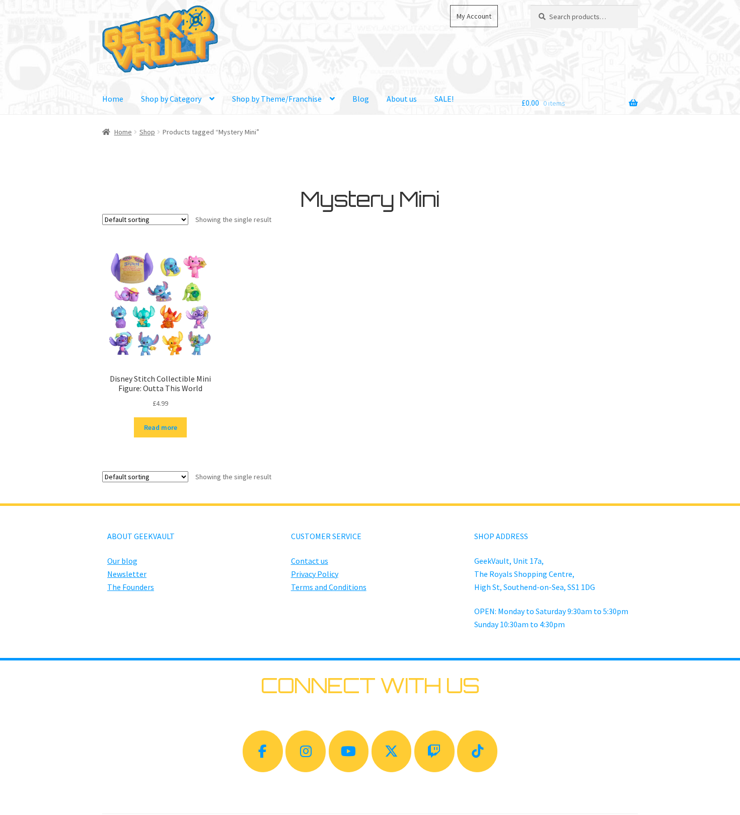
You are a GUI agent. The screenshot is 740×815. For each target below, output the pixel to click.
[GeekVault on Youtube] (349, 751)
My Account (474, 16)
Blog (360, 99)
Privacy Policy (314, 574)
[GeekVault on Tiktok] (477, 751)
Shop (147, 131)
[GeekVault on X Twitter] (392, 751)
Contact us (309, 561)
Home (112, 99)
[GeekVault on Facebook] (263, 751)
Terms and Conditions (328, 587)
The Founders (130, 587)
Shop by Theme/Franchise (277, 99)
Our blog (122, 561)
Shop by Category (171, 99)
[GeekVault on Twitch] (434, 751)
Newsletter (126, 574)
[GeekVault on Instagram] (305, 751)
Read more (160, 427)
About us (402, 99)
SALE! (444, 99)
